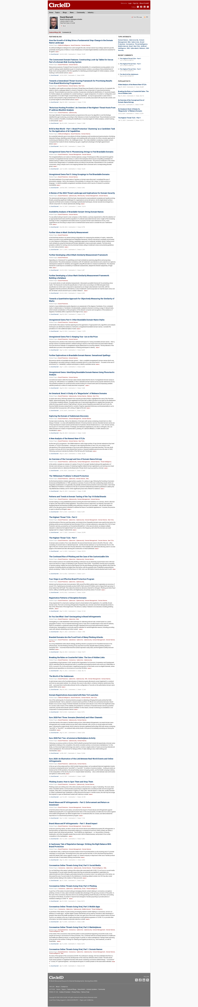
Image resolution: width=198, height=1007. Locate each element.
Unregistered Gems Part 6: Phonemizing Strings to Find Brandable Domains (81, 152)
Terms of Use (85, 992)
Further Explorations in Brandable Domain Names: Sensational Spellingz (79, 355)
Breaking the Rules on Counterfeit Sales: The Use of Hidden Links (77, 657)
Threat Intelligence (106, 461)
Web (87, 478)
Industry (90, 12)
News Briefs (81, 989)
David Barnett (55, 54)
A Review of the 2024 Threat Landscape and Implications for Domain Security (82, 193)
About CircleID (144, 3)
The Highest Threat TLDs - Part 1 (63, 538)
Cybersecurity (73, 112)
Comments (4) (66, 32)
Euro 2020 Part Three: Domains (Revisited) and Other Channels (75, 717)
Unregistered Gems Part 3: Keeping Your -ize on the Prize (73, 337)
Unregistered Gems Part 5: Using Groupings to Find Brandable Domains (79, 174)
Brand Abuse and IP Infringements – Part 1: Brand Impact (73, 823)
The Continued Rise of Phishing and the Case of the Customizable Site (79, 556)
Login (130, 3)
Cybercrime (72, 478)
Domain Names (85, 45)
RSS (147, 17)
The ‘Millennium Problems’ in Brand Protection (69, 476)
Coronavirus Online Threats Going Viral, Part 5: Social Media (75, 865)
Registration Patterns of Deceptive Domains (67, 598)
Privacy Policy (76, 992)
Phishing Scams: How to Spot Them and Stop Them (71, 782)
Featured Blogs (71, 989)
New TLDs (81, 86)
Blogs (65, 12)
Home (51, 12)
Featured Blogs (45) (55, 32)
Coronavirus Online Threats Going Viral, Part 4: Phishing (73, 886)
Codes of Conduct (64, 992)
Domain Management (75, 154)
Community (81, 12)
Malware (89, 396)
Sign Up (135, 3)
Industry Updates (92, 989)
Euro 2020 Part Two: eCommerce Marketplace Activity (72, 738)
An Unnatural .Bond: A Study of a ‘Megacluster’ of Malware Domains (78, 393)
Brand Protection (75, 45)
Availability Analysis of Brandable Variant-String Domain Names (76, 212)
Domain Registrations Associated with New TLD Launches (73, 695)
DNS (86, 679)
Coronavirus (72, 660)
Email (83, 888)
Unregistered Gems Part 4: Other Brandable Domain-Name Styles (76, 320)
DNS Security (81, 195)
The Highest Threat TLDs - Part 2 (63, 517)
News (72, 12)
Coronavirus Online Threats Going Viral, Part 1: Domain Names (75, 949)
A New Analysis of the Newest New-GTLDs (67, 438)
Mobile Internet (86, 909)
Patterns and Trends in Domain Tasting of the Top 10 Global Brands (77, 496)
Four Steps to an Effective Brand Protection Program (71, 579)
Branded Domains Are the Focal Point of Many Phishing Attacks (76, 637)
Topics (57, 12)
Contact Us (64, 986)
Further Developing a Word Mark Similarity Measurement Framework (78, 255)
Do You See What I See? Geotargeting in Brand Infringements (75, 617)
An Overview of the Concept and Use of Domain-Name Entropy (75, 459)
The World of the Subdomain (61, 676)
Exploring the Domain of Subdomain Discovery (68, 416)
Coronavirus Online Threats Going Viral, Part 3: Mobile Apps (74, 907)
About (64, 26)
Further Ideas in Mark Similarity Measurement (68, 232)
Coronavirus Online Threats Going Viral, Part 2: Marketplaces (75, 927)
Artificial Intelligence (64, 45)
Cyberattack (72, 640)
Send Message (137, 17)
